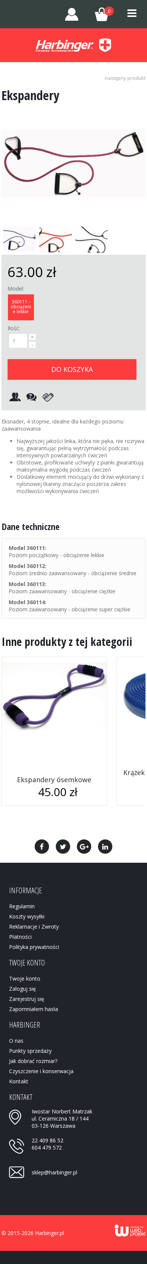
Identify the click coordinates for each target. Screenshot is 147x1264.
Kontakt (18, 1081)
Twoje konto (72, 14)
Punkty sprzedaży (30, 1050)
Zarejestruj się (26, 998)
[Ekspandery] (73, 215)
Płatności (20, 936)
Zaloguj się (22, 988)
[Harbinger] (73, 45)
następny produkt (125, 78)
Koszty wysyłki (26, 916)
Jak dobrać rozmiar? (33, 1061)
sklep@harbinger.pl (54, 1172)
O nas (16, 1040)
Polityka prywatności (34, 946)
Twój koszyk (98, 13)
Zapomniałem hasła (33, 1009)
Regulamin (22, 906)
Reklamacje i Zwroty (34, 926)
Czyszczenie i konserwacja (41, 1071)
